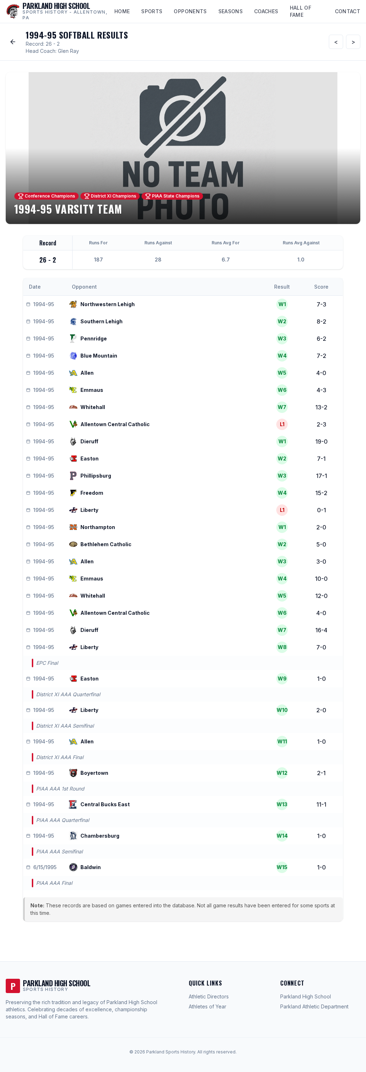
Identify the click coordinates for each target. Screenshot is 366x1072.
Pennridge (93, 338)
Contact (347, 11)
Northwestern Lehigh (107, 304)
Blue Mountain (98, 356)
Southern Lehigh (101, 321)
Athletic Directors (209, 996)
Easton (89, 458)
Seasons (230, 11)
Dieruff (89, 441)
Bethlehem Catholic (106, 544)
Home (122, 11)
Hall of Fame (300, 11)
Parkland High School (305, 996)
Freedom (91, 493)
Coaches (266, 11)
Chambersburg (99, 836)
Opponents (190, 11)
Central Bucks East (105, 804)
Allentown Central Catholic (115, 424)
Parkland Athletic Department (314, 1006)
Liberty (89, 510)
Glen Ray (68, 51)
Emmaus (91, 390)
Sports (151, 11)
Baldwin (90, 867)
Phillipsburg (95, 476)
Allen (87, 373)
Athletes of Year (207, 1006)
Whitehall (92, 407)
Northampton (97, 527)
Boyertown (94, 773)
